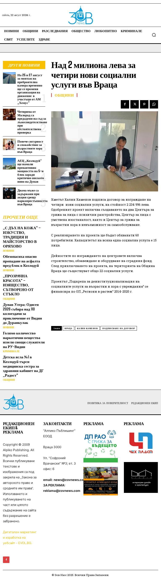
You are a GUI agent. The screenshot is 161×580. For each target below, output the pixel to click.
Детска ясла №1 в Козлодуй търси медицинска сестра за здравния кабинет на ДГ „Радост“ (23, 366)
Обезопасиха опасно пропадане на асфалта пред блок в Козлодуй (21, 261)
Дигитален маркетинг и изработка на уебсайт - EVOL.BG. (19, 537)
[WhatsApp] (154, 104)
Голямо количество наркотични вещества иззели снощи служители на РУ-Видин (24, 340)
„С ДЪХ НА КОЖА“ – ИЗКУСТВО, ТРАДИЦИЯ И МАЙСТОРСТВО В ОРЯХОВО (22, 236)
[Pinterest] (144, 104)
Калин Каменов (87, 328)
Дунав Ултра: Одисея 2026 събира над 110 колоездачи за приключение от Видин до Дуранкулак (22, 313)
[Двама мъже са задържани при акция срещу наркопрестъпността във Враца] (9, 193)
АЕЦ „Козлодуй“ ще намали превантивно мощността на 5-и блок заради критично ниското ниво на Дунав (30, 171)
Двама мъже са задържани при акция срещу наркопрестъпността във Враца (32, 197)
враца (68, 328)
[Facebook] (125, 104)
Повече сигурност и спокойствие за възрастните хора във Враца (30, 146)
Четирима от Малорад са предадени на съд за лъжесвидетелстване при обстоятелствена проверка (32, 122)
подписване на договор (118, 328)
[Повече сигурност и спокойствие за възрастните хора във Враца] (9, 144)
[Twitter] (134, 104)
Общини (9, 299)
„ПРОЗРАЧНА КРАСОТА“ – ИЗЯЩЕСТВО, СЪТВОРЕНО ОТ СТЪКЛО (18, 285)
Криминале (11, 351)
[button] (154, 35)
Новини (8, 251)
